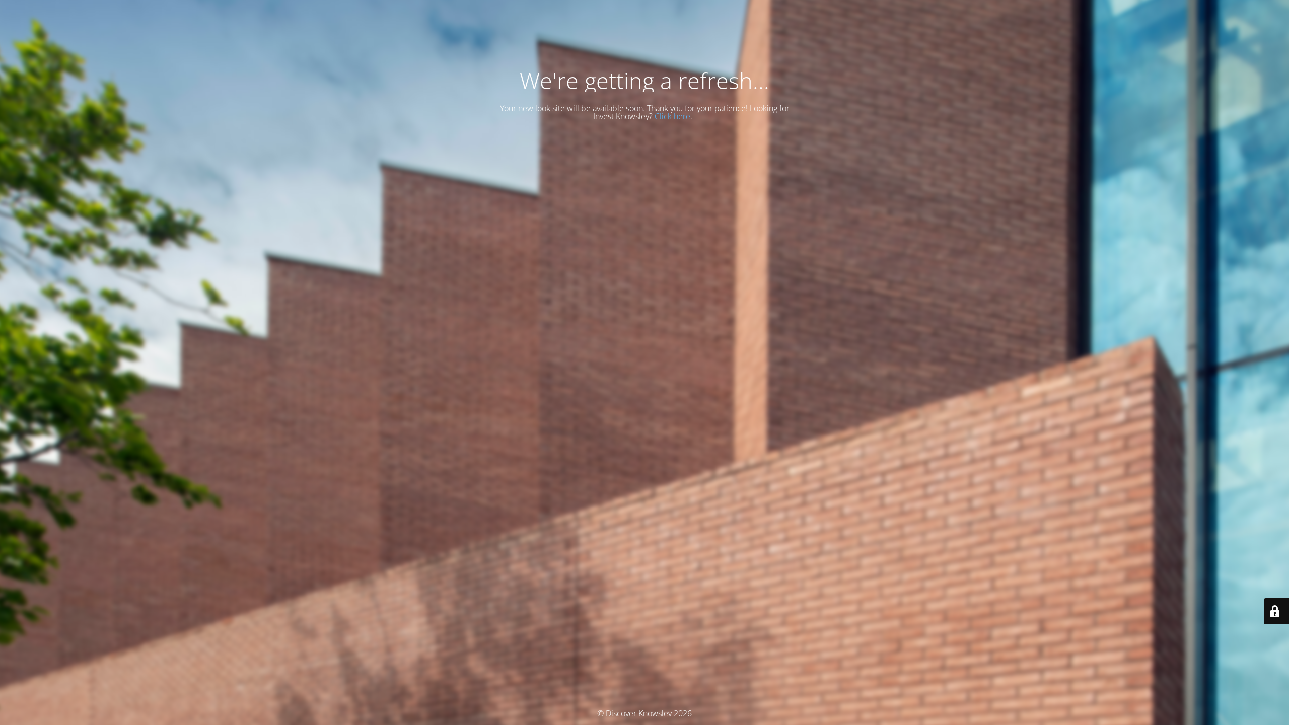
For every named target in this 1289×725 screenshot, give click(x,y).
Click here (672, 116)
